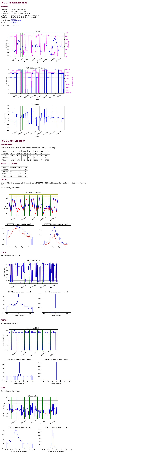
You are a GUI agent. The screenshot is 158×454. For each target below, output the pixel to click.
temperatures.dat (16, 21)
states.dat (14, 22)
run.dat (13, 19)
